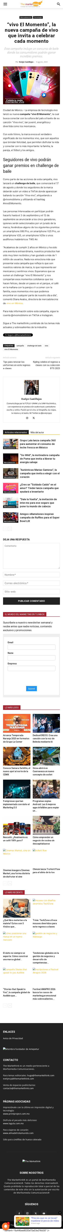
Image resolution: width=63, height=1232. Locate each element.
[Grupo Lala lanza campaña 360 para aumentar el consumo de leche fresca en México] (10, 444)
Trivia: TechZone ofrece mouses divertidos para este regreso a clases (45, 923)
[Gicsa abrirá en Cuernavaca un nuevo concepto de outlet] (46, 756)
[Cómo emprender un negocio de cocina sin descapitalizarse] (46, 825)
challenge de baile (34, 345)
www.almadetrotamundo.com (18, 1133)
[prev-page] (5, 529)
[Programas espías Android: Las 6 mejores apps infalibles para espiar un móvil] (46, 789)
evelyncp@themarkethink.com (18, 1078)
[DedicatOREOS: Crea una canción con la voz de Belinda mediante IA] (46, 723)
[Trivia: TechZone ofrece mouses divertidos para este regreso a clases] (46, 908)
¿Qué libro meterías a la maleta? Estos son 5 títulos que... (15, 923)
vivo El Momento (11, 349)
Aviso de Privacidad (13, 1038)
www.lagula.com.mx (13, 1123)
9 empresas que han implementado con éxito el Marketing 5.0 (16, 804)
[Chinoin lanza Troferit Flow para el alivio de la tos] (46, 858)
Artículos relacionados (16, 432)
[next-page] (10, 529)
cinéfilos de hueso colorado (27, 1139)
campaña (20, 345)
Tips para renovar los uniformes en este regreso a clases (16, 365)
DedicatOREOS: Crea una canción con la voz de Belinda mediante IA (45, 738)
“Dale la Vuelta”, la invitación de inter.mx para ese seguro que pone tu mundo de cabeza (38, 503)
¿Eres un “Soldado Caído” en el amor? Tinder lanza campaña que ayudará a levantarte (39, 488)
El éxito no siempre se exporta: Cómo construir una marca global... (15, 956)
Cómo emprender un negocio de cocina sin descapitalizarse (43, 840)
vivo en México (14, 303)
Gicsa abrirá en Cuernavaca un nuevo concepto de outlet (43, 771)
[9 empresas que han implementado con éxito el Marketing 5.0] (16, 789)
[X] (34, 418)
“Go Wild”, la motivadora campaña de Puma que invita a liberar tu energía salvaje (39, 459)
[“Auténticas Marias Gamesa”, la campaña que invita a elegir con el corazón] (10, 473)
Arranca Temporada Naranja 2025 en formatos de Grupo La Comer (16, 738)
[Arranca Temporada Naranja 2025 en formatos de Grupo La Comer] (16, 723)
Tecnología (38, 17)
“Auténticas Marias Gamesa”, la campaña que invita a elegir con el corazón (40, 473)
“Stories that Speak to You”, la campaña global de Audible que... (16, 992)
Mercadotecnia (25, 17)
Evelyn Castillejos (26, 62)
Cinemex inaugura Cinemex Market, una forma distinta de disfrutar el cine (16, 873)
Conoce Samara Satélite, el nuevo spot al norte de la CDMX (16, 771)
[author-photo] (31, 394)
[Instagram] (28, 418)
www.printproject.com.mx (16, 1113)
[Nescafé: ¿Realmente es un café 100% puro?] (16, 825)
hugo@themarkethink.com (40, 1075)
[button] (5, 4)
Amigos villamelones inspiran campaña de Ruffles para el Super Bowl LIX (39, 517)
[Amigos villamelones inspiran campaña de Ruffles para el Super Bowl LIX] (10, 517)
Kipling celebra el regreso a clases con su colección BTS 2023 (46, 365)
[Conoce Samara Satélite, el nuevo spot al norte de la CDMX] (16, 756)
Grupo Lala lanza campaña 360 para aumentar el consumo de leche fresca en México (38, 444)
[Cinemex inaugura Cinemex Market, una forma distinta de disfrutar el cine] (16, 858)
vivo (46, 345)
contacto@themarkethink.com (18, 1088)
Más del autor (37, 432)
